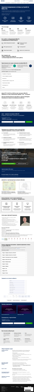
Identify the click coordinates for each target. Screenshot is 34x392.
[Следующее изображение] (31, 296)
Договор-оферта (13, 386)
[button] (22, 163)
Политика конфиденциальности (23, 386)
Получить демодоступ (23, 300)
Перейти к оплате (9, 300)
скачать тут (18, 248)
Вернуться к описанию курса (16, 300)
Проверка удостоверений (17, 386)
